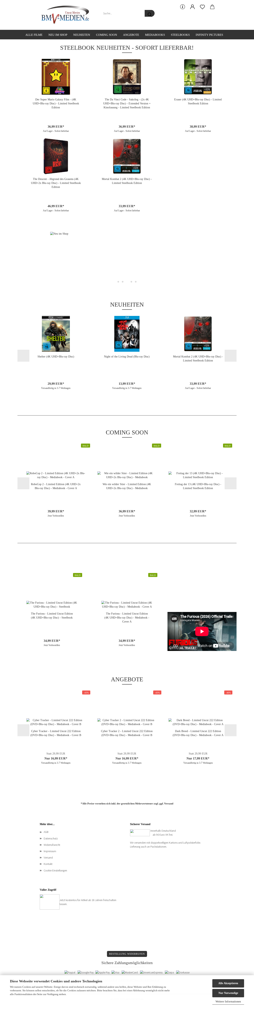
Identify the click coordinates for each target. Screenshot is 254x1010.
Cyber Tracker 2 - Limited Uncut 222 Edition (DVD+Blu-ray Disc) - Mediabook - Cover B (127, 733)
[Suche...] (150, 13)
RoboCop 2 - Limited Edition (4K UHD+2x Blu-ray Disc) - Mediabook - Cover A (56, 486)
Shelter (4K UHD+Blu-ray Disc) (56, 356)
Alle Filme (33, 34)
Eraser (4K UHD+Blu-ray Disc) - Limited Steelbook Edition (198, 101)
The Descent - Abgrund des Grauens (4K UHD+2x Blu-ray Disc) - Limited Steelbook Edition (56, 183)
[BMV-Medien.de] (67, 15)
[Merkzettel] (202, 7)
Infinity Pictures (209, 34)
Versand (168, 803)
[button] (192, 7)
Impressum (50, 851)
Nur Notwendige (228, 993)
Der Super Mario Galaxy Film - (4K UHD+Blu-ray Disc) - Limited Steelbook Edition (56, 103)
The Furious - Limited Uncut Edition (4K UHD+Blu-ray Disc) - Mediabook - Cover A (126, 617)
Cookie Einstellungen (55, 870)
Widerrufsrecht (52, 845)
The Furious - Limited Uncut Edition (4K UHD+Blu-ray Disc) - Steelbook (52, 615)
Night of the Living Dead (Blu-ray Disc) (127, 356)
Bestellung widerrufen (127, 954)
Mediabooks (155, 34)
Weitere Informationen (228, 1001)
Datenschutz (51, 838)
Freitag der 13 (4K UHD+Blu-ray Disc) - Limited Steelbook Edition (198, 486)
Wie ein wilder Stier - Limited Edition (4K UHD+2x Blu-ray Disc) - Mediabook (127, 486)
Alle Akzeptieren (228, 983)
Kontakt (48, 864)
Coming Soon (106, 34)
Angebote (131, 34)
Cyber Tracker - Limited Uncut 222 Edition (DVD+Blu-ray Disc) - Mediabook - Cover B (55, 733)
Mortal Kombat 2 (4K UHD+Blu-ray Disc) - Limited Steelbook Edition (127, 181)
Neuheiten (81, 34)
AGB (46, 832)
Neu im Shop (57, 34)
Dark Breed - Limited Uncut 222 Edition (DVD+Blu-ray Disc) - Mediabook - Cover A (198, 733)
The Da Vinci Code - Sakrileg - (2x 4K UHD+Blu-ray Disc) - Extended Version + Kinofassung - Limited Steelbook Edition (127, 103)
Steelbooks (180, 34)
